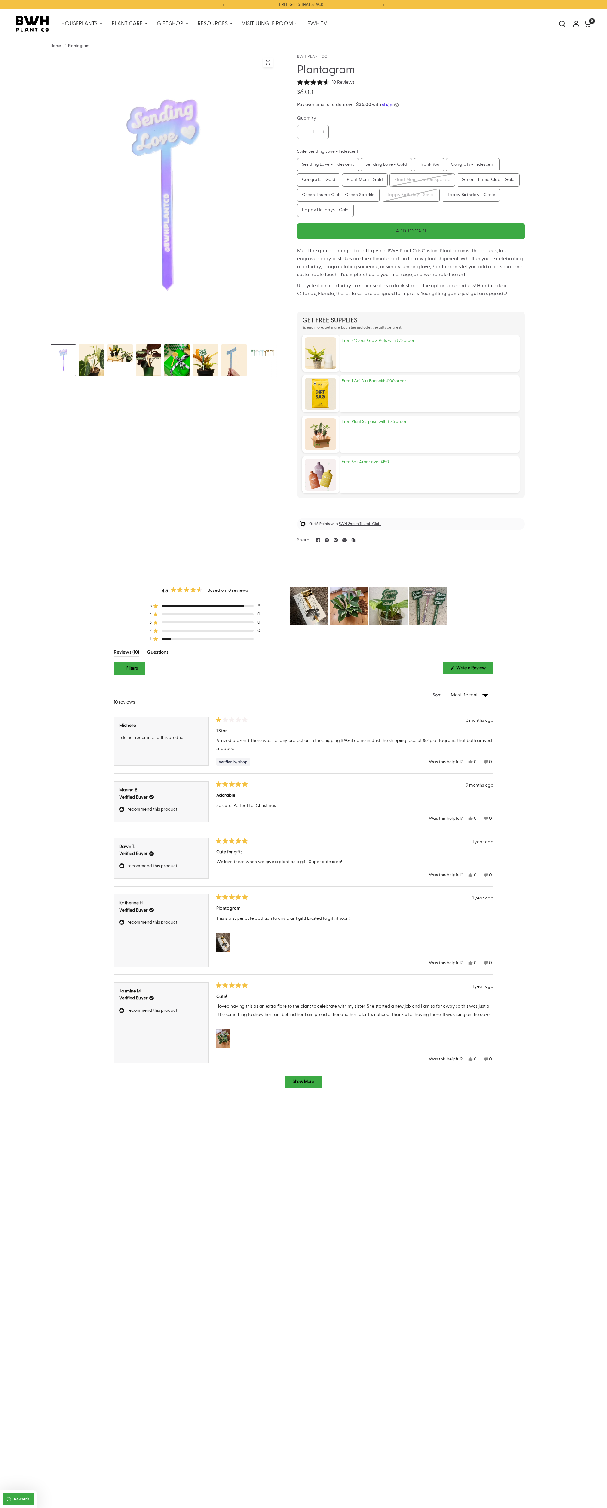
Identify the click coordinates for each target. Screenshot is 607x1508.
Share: (303, 540)
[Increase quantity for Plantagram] (323, 132)
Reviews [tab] (126, 653)
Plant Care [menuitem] (127, 24)
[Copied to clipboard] (353, 540)
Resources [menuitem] (213, 24)
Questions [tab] (158, 653)
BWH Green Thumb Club (360, 524)
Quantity (306, 118)
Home (56, 46)
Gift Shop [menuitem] (170, 24)
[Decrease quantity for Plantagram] (302, 132)
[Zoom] (268, 62)
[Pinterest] (336, 540)
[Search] (562, 23)
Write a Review (472, 670)
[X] (327, 540)
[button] (326, 82)
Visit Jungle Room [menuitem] (267, 24)
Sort (437, 695)
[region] (369, 606)
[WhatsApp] (344, 540)
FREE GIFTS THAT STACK (258, 5)
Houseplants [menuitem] (79, 24)
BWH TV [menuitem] (317, 24)
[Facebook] (318, 540)
